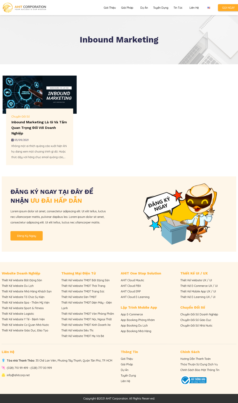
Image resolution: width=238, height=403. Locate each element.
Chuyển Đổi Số (20, 116)
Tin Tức (178, 7)
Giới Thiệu (110, 7)
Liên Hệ (194, 7)
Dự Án (144, 7)
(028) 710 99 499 (17, 368)
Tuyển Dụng (160, 7)
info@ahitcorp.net (18, 375)
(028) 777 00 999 (41, 368)
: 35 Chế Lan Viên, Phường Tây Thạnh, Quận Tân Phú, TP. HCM (59, 360)
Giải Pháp (127, 7)
